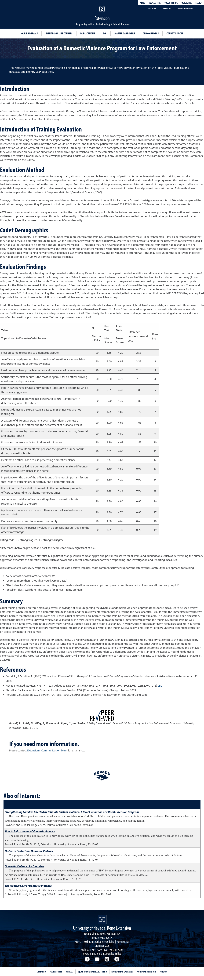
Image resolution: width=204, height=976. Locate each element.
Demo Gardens (151, 33)
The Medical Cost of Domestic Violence (28, 886)
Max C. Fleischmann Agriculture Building (94, 941)
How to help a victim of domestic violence (30, 831)
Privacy (163, 971)
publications (181, 67)
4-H (104, 33)
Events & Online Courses (59, 33)
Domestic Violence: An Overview (24, 866)
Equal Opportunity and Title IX (92, 971)
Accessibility (56, 971)
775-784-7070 (94, 949)
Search (199, 2)
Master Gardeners (124, 33)
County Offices (175, 33)
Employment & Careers (122, 971)
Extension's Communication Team (47, 750)
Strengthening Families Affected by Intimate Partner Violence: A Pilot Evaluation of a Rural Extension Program (72, 812)
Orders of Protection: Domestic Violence (29, 851)
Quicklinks (187, 2)
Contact (69, 971)
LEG (160, 685)
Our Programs (29, 33)
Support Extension (185, 8)
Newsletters (155, 2)
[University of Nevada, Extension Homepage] (102, 919)
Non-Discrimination (146, 971)
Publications (87, 33)
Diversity (41, 971)
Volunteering (171, 2)
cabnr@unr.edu (102, 945)
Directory (167, 8)
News (142, 2)
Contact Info (151, 8)
